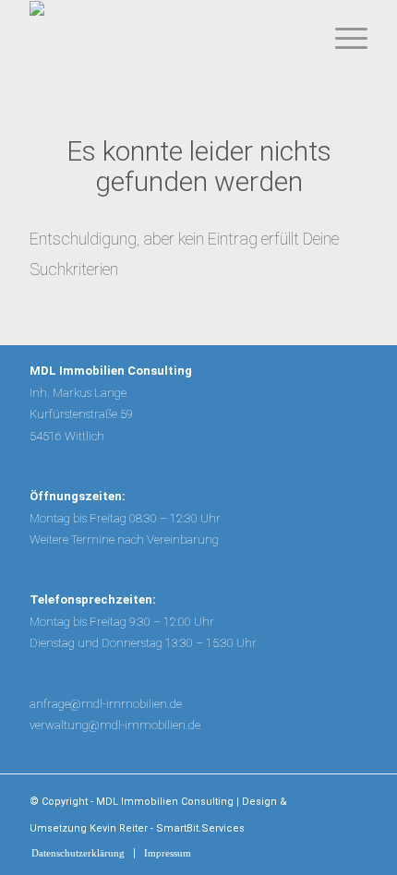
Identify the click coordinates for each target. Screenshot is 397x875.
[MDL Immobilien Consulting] (164, 38)
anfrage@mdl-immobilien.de (106, 704)
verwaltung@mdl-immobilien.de (115, 725)
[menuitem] (342, 38)
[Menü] (342, 38)
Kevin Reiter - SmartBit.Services (167, 828)
